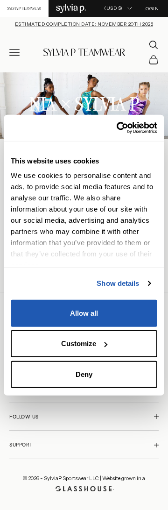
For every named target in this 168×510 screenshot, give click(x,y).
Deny (84, 374)
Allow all (84, 313)
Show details (118, 283)
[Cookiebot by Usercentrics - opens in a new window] (118, 128)
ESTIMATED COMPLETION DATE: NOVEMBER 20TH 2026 (84, 24)
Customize (78, 343)
